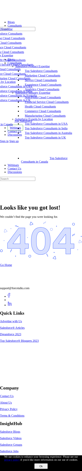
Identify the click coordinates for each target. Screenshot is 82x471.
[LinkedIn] (10, 305)
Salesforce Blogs (10, 431)
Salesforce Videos (11, 438)
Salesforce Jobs (9, 451)
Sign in (4, 141)
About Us (6, 402)
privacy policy (12, 459)
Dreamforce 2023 (10, 334)
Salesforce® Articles (12, 327)
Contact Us (14, 168)
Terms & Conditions (12, 415)
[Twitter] (10, 299)
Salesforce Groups (11, 444)
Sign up (14, 141)
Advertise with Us (11, 321)
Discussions (15, 172)
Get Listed (10, 379)
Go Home (6, 265)
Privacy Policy (9, 409)
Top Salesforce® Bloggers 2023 (19, 340)
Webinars (13, 165)
